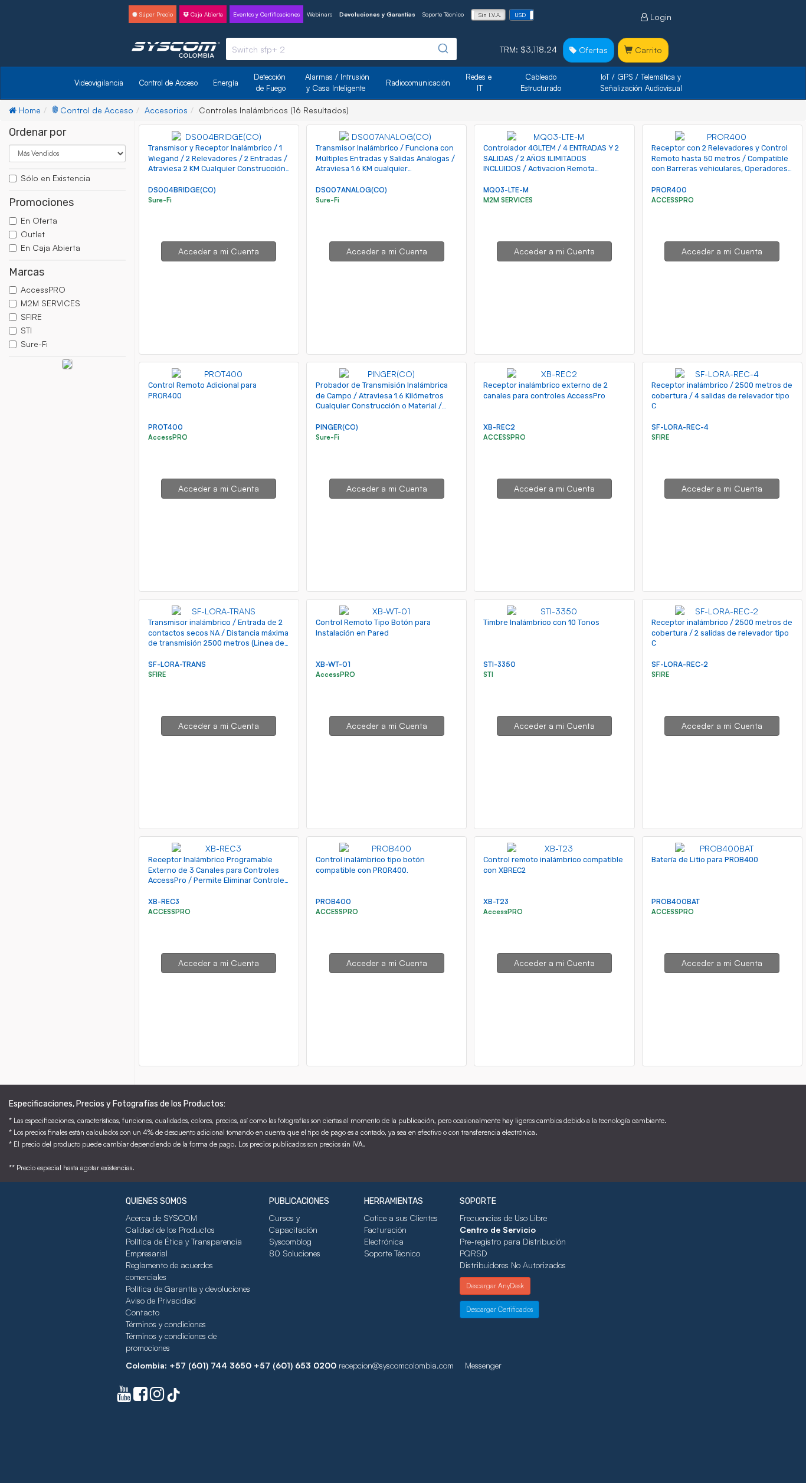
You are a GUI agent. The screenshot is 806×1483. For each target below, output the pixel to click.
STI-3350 (499, 664)
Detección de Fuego (271, 82)
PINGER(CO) (337, 427)
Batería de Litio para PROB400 (704, 859)
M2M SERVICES (50, 303)
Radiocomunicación (418, 82)
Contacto (142, 1312)
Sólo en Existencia (55, 178)
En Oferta (39, 220)
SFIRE (31, 317)
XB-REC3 (163, 901)
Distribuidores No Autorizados (513, 1265)
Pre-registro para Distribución (513, 1241)
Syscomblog (290, 1241)
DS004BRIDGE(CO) (182, 189)
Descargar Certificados (499, 1309)
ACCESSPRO (673, 200)
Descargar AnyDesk (495, 1285)
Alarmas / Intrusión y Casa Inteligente (338, 82)
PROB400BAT (675, 901)
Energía (225, 82)
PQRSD (473, 1253)
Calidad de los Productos (170, 1230)
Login (659, 17)
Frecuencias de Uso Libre (503, 1218)
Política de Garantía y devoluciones (188, 1289)
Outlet (33, 234)
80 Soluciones (294, 1253)
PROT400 (165, 427)
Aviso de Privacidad (161, 1300)
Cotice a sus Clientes (401, 1218)
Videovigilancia (98, 82)
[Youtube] (124, 1397)
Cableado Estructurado (540, 82)
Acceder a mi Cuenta (218, 251)
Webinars (319, 14)
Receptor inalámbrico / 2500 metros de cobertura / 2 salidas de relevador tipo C (721, 632)
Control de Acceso (168, 82)
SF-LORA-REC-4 (680, 427)
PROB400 (333, 901)
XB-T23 (496, 901)
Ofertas (592, 50)
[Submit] (442, 48)
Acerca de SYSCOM (161, 1218)
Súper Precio (155, 14)
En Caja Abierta (50, 248)
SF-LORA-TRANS (177, 664)
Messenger (483, 1365)
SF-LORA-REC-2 (679, 664)
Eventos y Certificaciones (266, 14)
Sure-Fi (34, 344)
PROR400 (669, 189)
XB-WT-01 (333, 664)
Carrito (647, 50)
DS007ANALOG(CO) (351, 189)
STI (26, 330)
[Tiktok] (173, 1397)
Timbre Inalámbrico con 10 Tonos (541, 622)
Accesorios (166, 110)
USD (520, 14)
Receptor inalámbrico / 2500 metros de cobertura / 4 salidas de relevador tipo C (721, 395)
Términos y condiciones (166, 1324)
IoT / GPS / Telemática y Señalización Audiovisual (642, 82)
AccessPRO (43, 289)
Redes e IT (479, 82)
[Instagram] (157, 1397)
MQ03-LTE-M (506, 189)
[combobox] (341, 49)
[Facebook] (140, 1397)
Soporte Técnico (443, 14)
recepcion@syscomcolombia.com (396, 1365)
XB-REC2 (499, 427)
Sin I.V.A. (490, 14)
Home (29, 110)
